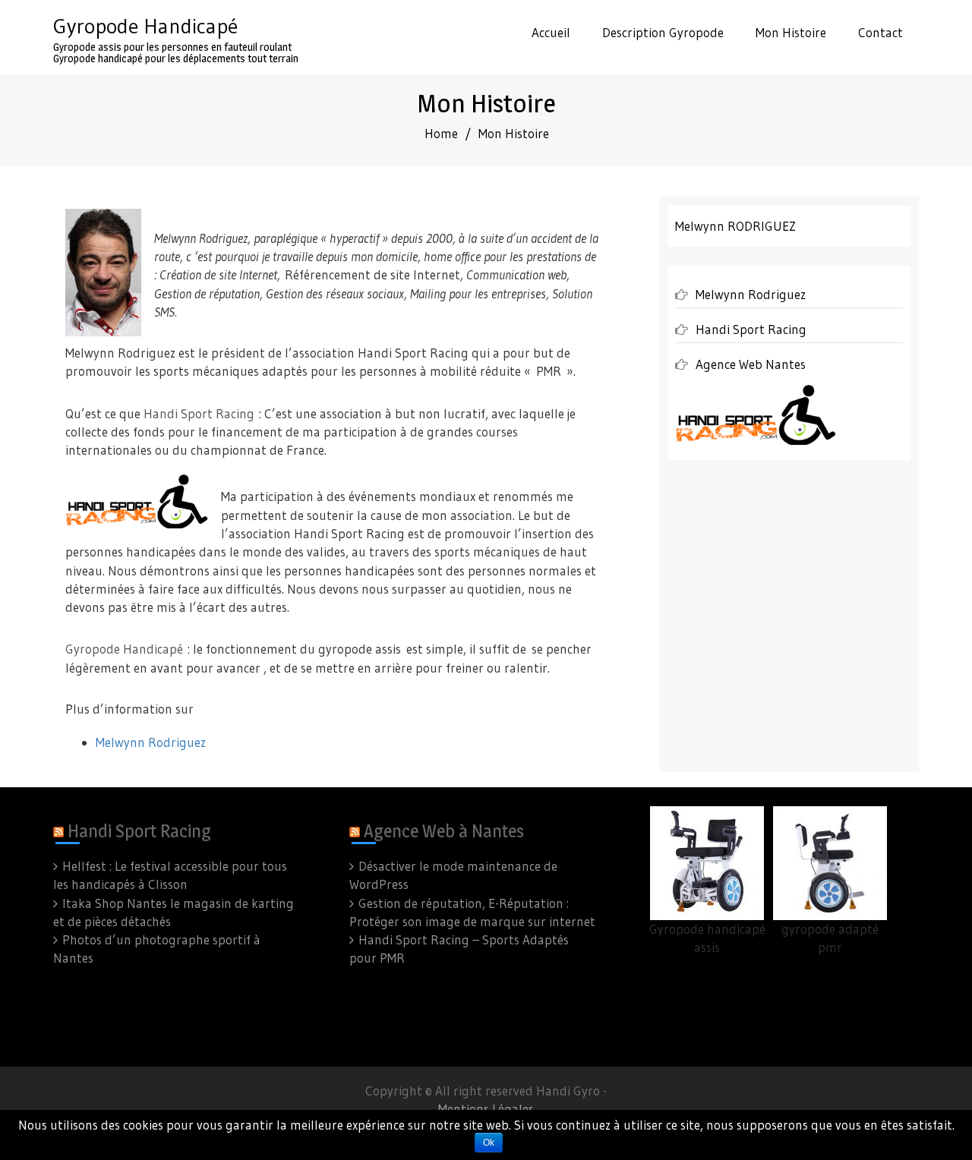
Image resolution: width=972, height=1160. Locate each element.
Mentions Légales (486, 1109)
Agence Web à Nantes (444, 831)
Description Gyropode (663, 32)
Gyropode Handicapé (145, 26)
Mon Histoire (791, 32)
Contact (880, 32)
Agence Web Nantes (751, 364)
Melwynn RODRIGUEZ (735, 226)
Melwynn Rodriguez (151, 742)
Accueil (551, 32)
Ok (488, 1142)
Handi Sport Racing (199, 413)
